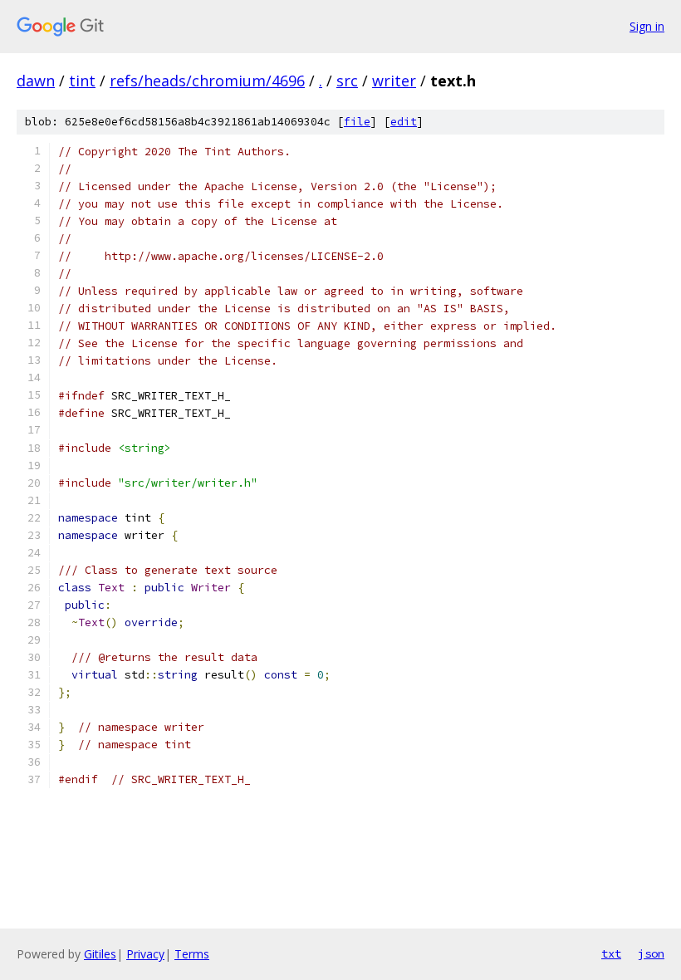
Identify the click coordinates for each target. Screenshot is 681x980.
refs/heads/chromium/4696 (207, 81)
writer (394, 81)
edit (403, 122)
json (651, 953)
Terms (191, 954)
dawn (36, 81)
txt (611, 953)
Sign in (647, 26)
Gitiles (100, 954)
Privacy (145, 954)
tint (82, 81)
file (357, 122)
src (347, 81)
